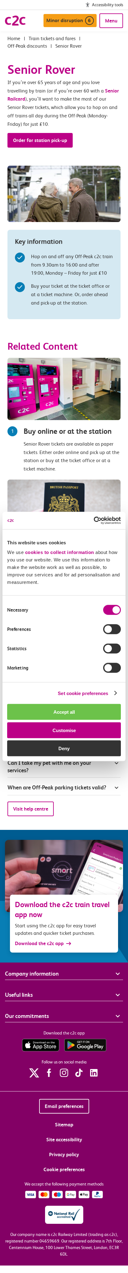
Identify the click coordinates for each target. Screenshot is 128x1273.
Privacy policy (64, 1154)
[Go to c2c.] (13, 38)
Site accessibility (64, 1140)
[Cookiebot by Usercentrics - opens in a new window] (93, 521)
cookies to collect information (59, 552)
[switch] (112, 629)
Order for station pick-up (40, 140)
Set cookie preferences (83, 693)
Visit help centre (30, 809)
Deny (64, 748)
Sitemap (64, 1125)
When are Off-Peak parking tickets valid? (56, 787)
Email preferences (64, 1106)
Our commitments (27, 1016)
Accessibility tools (107, 4)
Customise (64, 730)
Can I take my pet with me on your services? (49, 767)
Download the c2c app (39, 943)
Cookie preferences (64, 1169)
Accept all (64, 712)
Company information (32, 973)
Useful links (19, 994)
